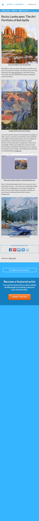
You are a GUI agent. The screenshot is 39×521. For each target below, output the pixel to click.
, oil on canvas (19, 131)
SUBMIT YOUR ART (19, 297)
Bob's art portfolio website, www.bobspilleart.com (19, 180)
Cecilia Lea (18, 151)
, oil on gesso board (19, 64)
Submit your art (32, 4)
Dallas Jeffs (12, 258)
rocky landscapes (16, 72)
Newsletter (25, 10)
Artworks (7, 10)
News (16, 10)
